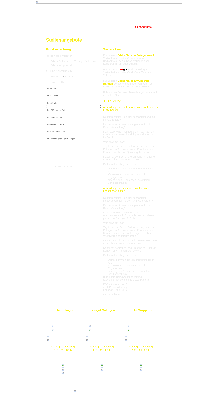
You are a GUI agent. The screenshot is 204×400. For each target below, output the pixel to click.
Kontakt (160, 26)
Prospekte (56, 26)
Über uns (122, 26)
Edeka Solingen (63, 310)
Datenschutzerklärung (86, 166)
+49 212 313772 (64, 326)
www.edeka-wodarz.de (64, 340)
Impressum (86, 385)
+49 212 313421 (64, 330)
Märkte (74, 26)
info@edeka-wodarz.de (64, 336)
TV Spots (107, 26)
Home (43, 26)
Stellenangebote (142, 26)
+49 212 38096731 (103, 326)
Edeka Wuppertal (141, 310)
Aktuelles (91, 26)
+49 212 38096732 (103, 330)
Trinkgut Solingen (102, 310)
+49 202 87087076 (142, 330)
